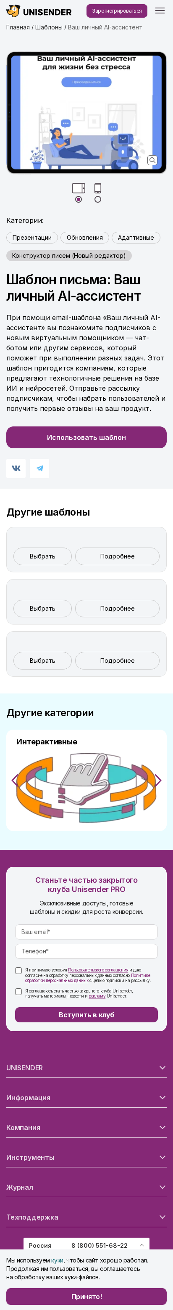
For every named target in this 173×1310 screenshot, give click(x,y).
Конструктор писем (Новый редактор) (69, 255)
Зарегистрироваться (117, 11)
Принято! (86, 1296)
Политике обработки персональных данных (87, 978)
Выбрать (42, 556)
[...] (160, 11)
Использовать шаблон (86, 437)
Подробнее (117, 556)
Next (158, 780)
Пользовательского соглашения (98, 969)
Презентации (32, 237)
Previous (14, 780)
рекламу (97, 995)
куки (57, 1260)
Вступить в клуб (86, 1015)
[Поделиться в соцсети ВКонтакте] (16, 468)
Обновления (85, 237)
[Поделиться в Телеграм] (39, 468)
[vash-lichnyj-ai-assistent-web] (86, 113)
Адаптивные (136, 237)
